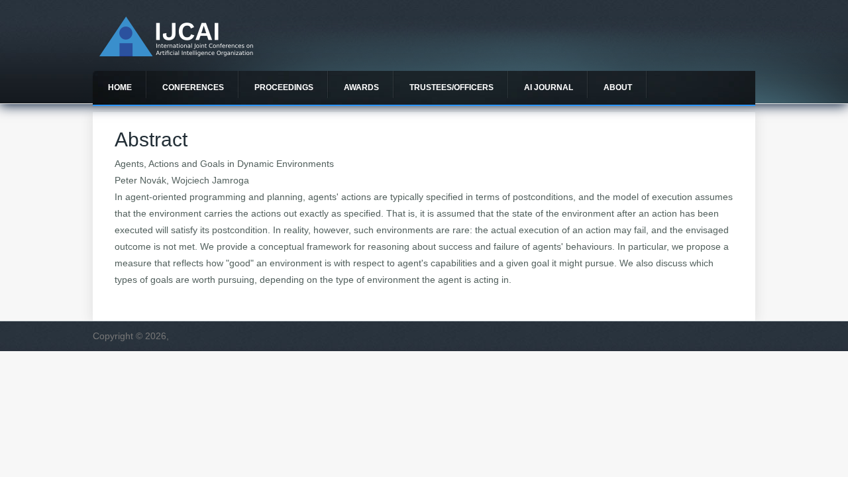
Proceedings (283, 87)
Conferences (193, 87)
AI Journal (548, 87)
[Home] (176, 53)
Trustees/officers (451, 87)
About (618, 87)
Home (120, 87)
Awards (361, 87)
